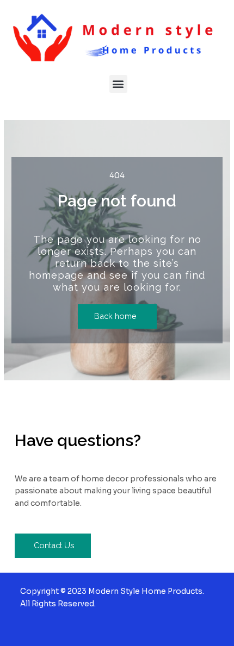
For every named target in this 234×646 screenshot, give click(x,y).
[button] (118, 84)
